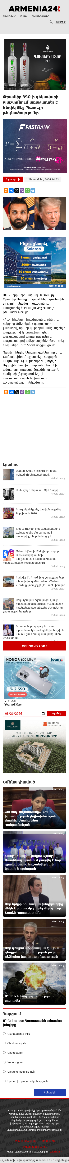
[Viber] (22, 190)
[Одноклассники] (6, 190)
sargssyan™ (56, 1151)
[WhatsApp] (27, 190)
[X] (16, 190)
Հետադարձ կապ (25, 1141)
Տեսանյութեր (40, 16)
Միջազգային (13, 179)
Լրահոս (11, 464)
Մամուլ (24, 16)
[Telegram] (32, 190)
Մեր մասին (47, 1141)
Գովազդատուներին (34, 1146)
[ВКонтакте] (11, 190)
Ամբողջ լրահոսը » (34, 645)
